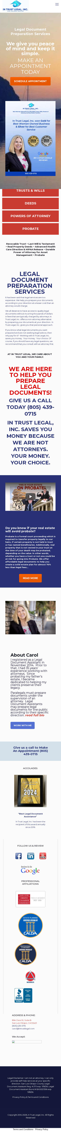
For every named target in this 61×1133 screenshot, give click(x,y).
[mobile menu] (57, 4)
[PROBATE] (30, 233)
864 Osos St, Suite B (21, 1020)
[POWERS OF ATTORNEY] (30, 221)
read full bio (34, 715)
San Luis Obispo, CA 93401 (24, 1023)
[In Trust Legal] (15, 6)
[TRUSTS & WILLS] (30, 195)
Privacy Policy (19, 1097)
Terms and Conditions (38, 1097)
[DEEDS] (30, 208)
